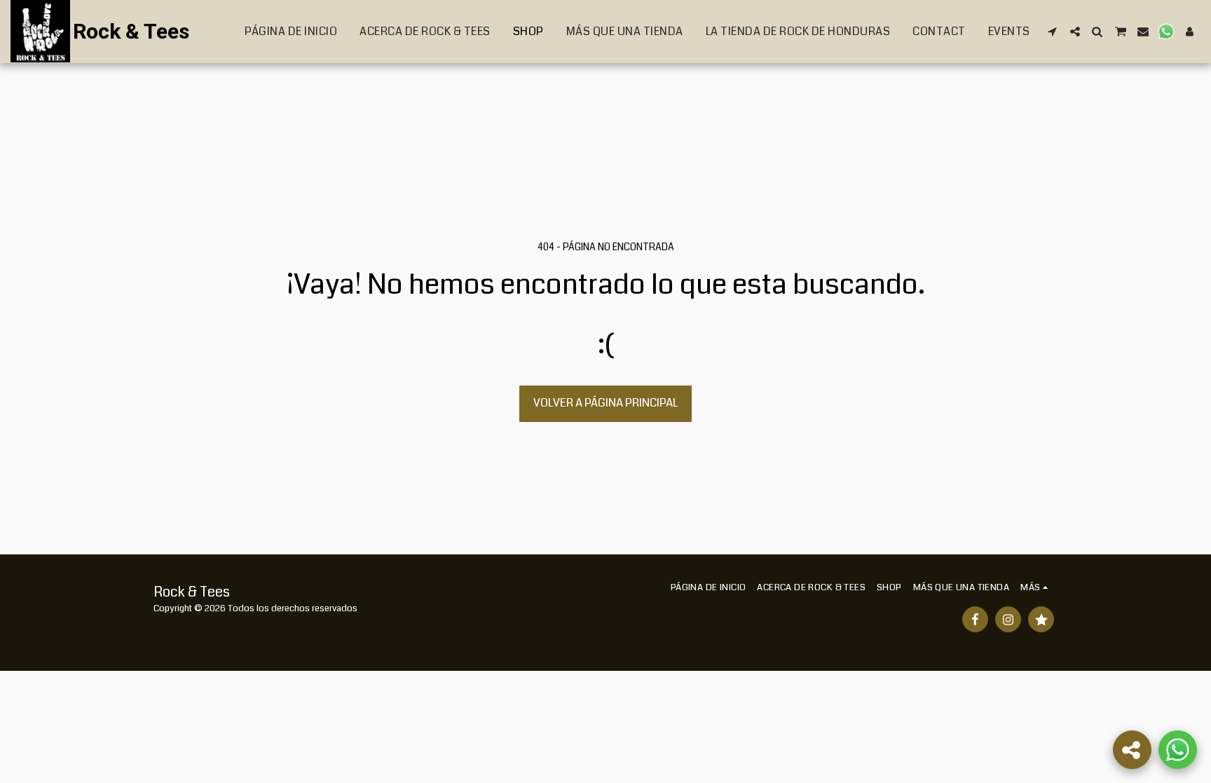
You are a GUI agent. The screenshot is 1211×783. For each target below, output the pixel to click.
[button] (1052, 31)
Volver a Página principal (605, 403)
